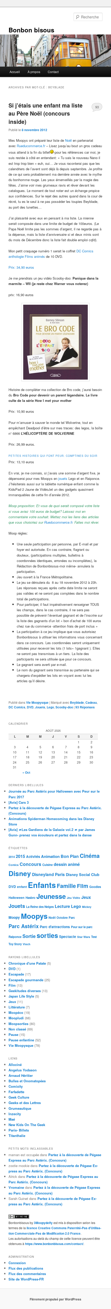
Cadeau (91, 702)
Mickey (86, 907)
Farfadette (16, 1091)
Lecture (62, 906)
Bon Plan (70, 856)
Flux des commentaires (27, 1273)
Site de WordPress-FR (26, 1279)
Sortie (29, 936)
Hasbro (30, 897)
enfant (22, 886)
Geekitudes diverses (25, 990)
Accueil (15, 71)
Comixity (16, 1086)
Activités (33, 856)
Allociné (15, 1064)
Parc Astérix (24, 926)
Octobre (62, 917)
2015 (20, 856)
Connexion (17, 1262)
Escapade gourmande (26, 979)
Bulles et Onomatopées (27, 1080)
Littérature (17, 1007)
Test (94, 937)
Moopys (34, 916)
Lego (50, 707)
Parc (72, 917)
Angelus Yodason (23, 1070)
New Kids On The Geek (27, 1124)
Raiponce (15, 937)
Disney (20, 873)
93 (97, 106)
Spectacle (67, 936)
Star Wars (83, 937)
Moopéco (16, 1012)
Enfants (42, 884)
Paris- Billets (19, 1130)
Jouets (40, 707)
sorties (47, 935)
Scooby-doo (64, 707)
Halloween (17, 897)
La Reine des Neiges (40, 907)
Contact (53, 71)
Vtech (26, 944)
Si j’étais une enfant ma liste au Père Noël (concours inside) (46, 113)
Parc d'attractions (55, 926)
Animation (50, 856)
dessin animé (67, 864)
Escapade (16, 974)
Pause (13, 1034)
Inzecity (15, 1113)
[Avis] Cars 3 (19, 802)
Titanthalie (17, 1135)
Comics (14, 865)
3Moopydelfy (43, 1222)
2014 (12, 857)
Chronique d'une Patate (27, 963)
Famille (66, 886)
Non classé (17, 1029)
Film (82, 886)
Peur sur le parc (81, 927)
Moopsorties (18, 1023)
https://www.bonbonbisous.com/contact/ (54, 1243)
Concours (30, 864)
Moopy (14, 917)
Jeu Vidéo (73, 898)
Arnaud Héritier (21, 1075)
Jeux (86, 897)
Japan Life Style (21, 996)
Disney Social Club (82, 874)
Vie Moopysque (37, 702)
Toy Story (15, 944)
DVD (30, 707)
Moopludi (16, 1017)
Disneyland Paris (48, 874)
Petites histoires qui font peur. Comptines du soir (53, 456)
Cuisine (47, 865)
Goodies (95, 887)
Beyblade (77, 702)
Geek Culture (19, 1097)
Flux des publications (26, 1268)
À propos (34, 71)
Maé (12, 1119)
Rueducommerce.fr (31, 145)
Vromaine (16, 1187)
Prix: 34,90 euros (21, 267)
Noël (68, 140)
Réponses (85, 707)
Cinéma (90, 856)
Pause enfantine (21, 1039)
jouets (62, 478)
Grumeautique (20, 1108)
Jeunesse (51, 896)
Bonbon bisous (31, 29)
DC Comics (17, 707)
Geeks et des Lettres (25, 1102)
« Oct (26, 772)
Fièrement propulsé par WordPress (55, 1299)
